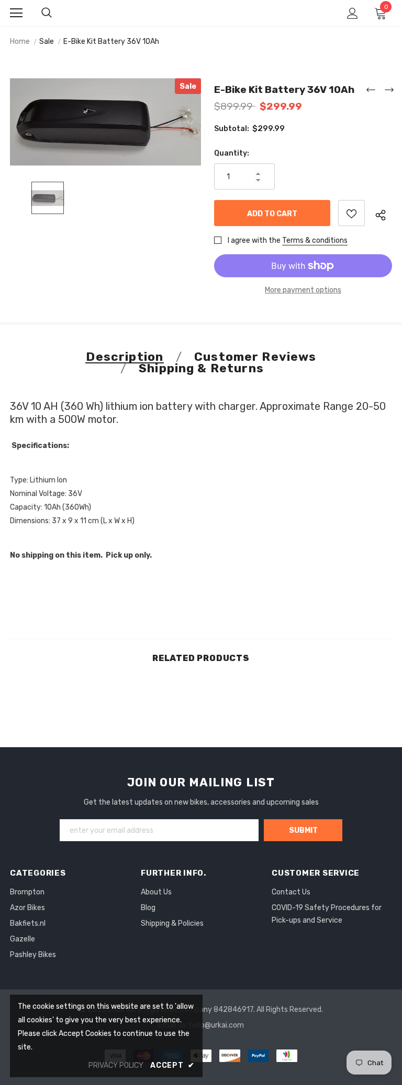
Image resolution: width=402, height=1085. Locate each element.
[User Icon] (352, 13)
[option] (105, 122)
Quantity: (231, 153)
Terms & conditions (315, 240)
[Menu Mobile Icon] (16, 13)
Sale (46, 41)
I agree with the (254, 240)
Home (20, 41)
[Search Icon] (46, 13)
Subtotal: (231, 128)
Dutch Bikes (202, 12)
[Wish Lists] (351, 213)
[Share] (383, 213)
